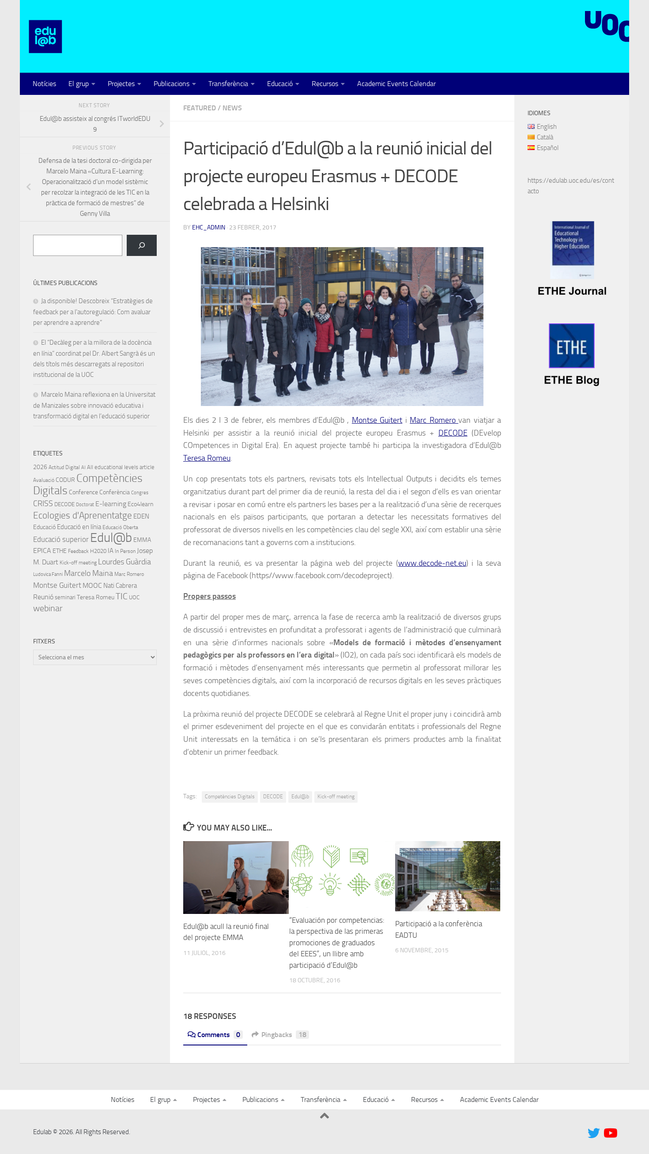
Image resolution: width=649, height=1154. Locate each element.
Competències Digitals (230, 796)
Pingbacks (283, 1034)
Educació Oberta (120, 527)
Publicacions (171, 83)
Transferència (228, 83)
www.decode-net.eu (432, 563)
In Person (125, 551)
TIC (122, 596)
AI (83, 467)
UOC (134, 597)
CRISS (43, 503)
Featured (199, 108)
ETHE (60, 551)
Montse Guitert (377, 420)
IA (110, 551)
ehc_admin (208, 227)
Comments (218, 1034)
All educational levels (112, 467)
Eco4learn (140, 503)
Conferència (114, 492)
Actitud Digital (64, 467)
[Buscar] (142, 245)
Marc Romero (434, 420)
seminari (65, 597)
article (147, 467)
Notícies (44, 83)
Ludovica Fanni (48, 574)
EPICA (42, 550)
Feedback (78, 551)
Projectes (121, 83)
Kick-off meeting (336, 796)
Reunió (43, 597)
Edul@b (300, 796)
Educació (280, 83)
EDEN (141, 516)
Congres (139, 493)
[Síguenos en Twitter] (594, 1133)
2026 (40, 466)
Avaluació (43, 480)
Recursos (325, 83)
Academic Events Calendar (396, 83)
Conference (83, 492)
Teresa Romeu (206, 458)
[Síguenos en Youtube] (610, 1133)
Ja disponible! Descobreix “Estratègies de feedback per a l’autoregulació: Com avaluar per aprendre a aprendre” (93, 312)
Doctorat (85, 504)
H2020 (98, 551)
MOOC (92, 585)
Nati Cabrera (120, 586)
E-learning (110, 504)
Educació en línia (79, 527)
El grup (78, 83)
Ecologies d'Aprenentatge (82, 515)
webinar (48, 608)
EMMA (142, 540)
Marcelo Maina (88, 573)
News (232, 108)
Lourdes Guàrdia (124, 562)
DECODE (453, 433)
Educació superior (61, 539)
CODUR (65, 480)
